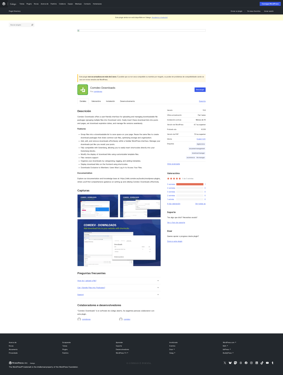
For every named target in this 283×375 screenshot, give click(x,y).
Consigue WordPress (270, 4)
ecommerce (191, 157)
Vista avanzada (173, 164)
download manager (198, 153)
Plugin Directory (15, 11)
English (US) (201, 139)
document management (197, 148)
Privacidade (13, 353)
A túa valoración (173, 204)
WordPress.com (229, 342)
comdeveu (98, 91)
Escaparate (66, 342)
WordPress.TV (122, 353)
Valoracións (96, 101)
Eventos (172, 346)
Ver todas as (200, 204)
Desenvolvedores (122, 349)
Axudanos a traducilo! (160, 17)
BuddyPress (228, 353)
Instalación (110, 101)
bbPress (227, 349)
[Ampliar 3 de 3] (158, 222)
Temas (64, 346)
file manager (201, 157)
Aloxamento (13, 349)
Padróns (65, 353)
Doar (172, 349)
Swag (172, 353)
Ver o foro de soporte (176, 222)
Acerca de (12, 342)
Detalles (83, 101)
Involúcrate (173, 342)
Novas (11, 346)
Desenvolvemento (127, 101)
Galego (32, 363)
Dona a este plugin (174, 241)
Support (80, 295)
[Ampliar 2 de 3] (158, 197)
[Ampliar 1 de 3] (115, 197)
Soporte (202, 101)
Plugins (65, 349)
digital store (201, 144)
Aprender (119, 342)
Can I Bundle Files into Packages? (91, 288)
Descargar (200, 90)
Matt (225, 346)
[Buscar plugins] (32, 25)
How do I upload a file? (86, 281)
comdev (127, 319)
